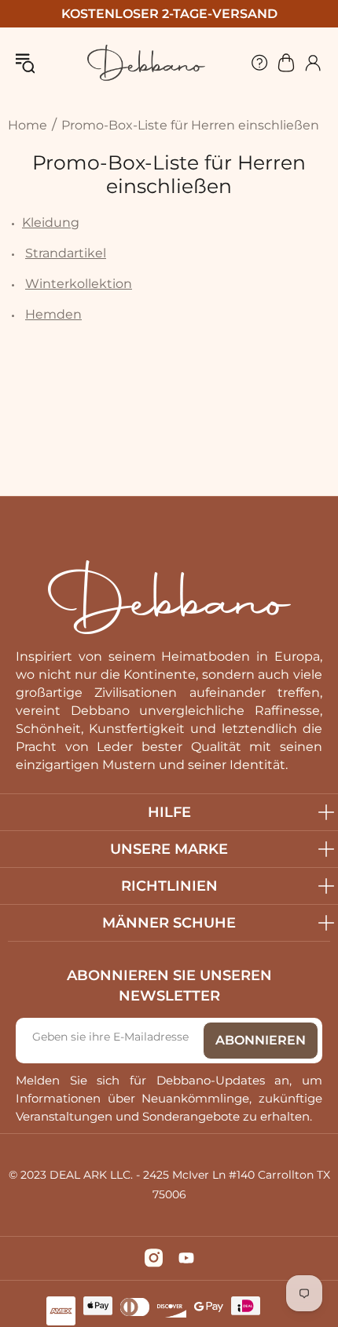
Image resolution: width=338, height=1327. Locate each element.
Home (27, 125)
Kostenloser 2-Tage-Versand (169, 13)
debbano (146, 62)
